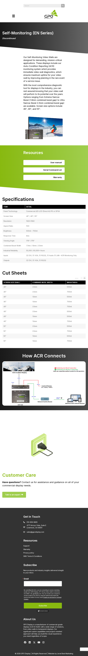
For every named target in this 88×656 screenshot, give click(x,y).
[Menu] (13, 16)
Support (26, 546)
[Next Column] (84, 278)
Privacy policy (28, 553)
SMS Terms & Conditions (32, 556)
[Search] (63, 5)
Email (26, 579)
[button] (25, 642)
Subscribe (43, 605)
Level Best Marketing (65, 654)
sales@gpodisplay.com (35, 532)
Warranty (26, 549)
